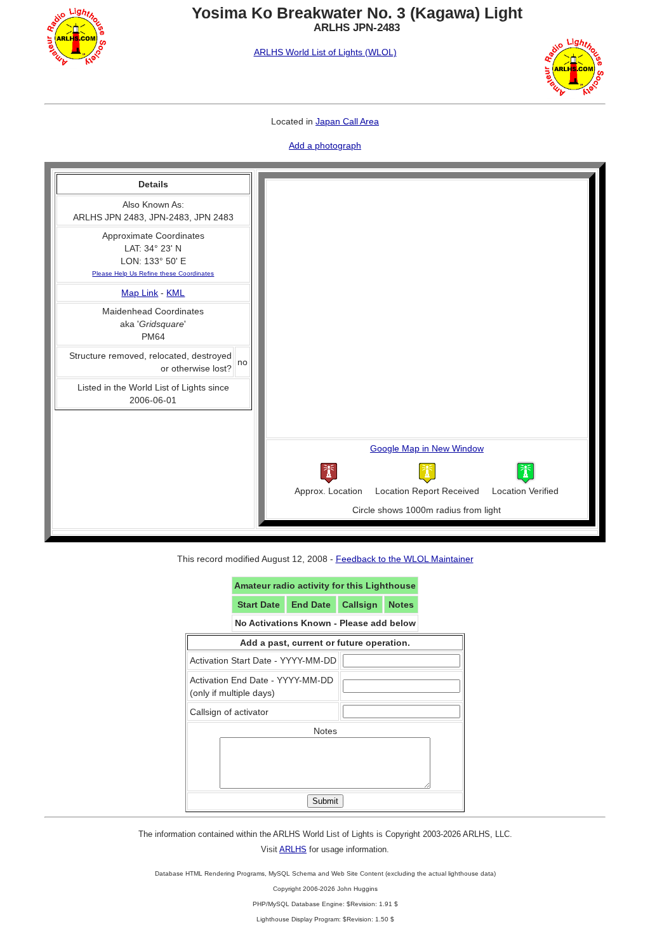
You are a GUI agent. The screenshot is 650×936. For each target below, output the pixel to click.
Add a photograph (325, 145)
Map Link (139, 293)
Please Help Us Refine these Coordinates (153, 273)
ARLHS (293, 849)
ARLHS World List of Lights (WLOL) (325, 52)
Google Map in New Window (427, 448)
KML (175, 293)
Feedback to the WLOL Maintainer (405, 559)
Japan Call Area (347, 121)
